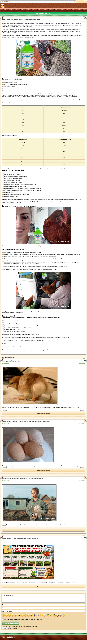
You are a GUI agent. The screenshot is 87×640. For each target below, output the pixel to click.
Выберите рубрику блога (43, 13)
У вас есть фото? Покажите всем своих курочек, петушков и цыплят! (19, 626)
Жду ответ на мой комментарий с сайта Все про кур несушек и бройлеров (23, 619)
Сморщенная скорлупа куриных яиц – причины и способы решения (26, 421)
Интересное (82, 21)
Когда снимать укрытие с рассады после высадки (20, 538)
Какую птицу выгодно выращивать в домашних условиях (22, 478)
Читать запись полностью (43, 413)
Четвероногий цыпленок (11, 361)
